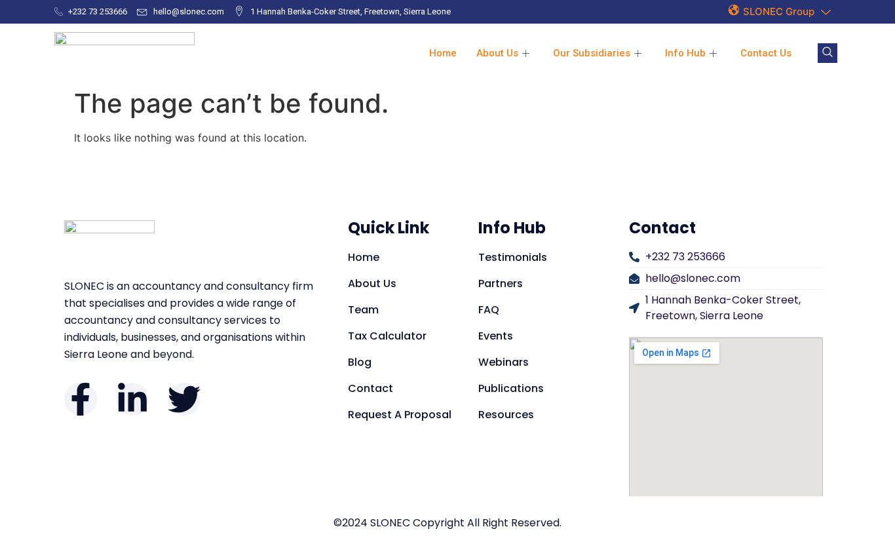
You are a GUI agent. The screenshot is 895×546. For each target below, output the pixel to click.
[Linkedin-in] (132, 399)
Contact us (765, 53)
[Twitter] (184, 399)
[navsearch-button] (827, 53)
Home (443, 53)
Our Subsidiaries (591, 53)
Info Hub (685, 53)
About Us (497, 53)
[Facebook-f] (80, 399)
